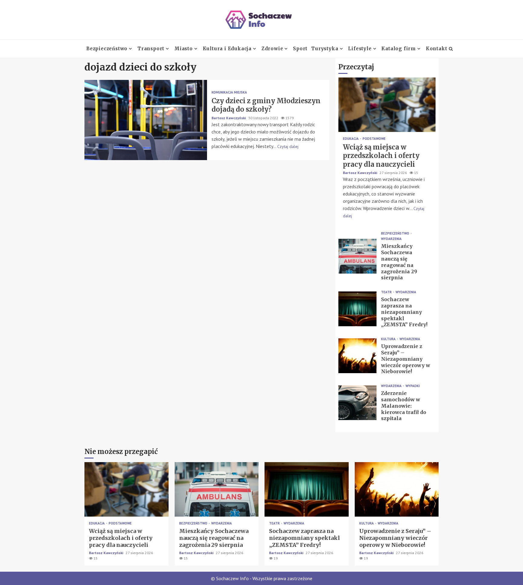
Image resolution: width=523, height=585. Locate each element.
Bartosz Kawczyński (229, 118)
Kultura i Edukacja (227, 48)
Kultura (388, 339)
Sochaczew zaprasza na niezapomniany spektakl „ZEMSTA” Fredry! (357, 308)
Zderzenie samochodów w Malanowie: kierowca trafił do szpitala (357, 402)
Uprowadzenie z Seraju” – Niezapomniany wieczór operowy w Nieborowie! (357, 355)
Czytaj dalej (287, 146)
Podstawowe (374, 138)
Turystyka (324, 48)
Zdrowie (272, 48)
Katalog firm (398, 48)
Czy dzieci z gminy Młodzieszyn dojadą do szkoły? (145, 120)
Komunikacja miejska (229, 92)
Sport (300, 48)
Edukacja (351, 138)
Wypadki (413, 386)
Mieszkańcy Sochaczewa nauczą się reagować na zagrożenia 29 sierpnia (357, 256)
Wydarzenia (391, 239)
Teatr (387, 292)
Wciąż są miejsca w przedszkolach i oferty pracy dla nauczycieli (387, 104)
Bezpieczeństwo (106, 48)
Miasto (183, 48)
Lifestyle (359, 48)
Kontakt (436, 48)
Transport (150, 48)
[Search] (451, 48)
